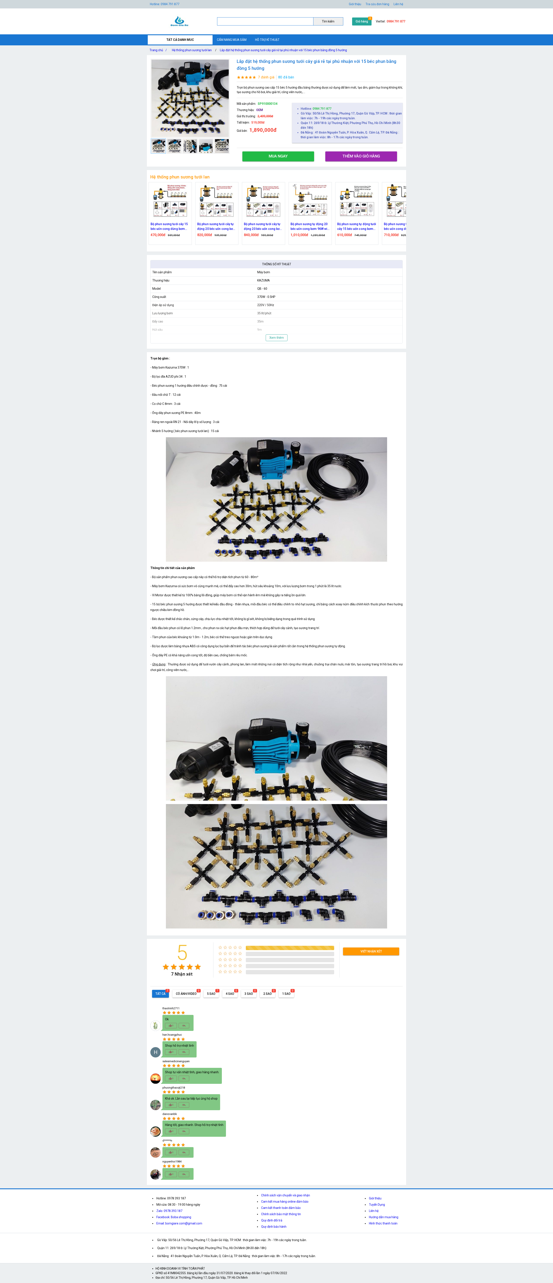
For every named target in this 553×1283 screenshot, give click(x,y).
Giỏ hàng (362, 21)
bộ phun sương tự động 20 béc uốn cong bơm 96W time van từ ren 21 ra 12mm (403, 226)
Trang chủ (158, 50)
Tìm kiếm (328, 21)
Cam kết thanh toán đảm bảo (281, 1208)
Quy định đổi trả (271, 1220)
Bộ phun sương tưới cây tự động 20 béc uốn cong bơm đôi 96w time (170, 226)
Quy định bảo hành (273, 1226)
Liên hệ (398, 4)
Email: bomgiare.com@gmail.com (179, 1223)
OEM (259, 110)
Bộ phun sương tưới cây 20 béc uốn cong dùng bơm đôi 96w (356, 226)
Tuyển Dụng (377, 1204)
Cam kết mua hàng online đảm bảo (284, 1201)
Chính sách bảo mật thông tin (281, 1214)
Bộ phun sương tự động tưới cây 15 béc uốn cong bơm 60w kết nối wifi (310, 226)
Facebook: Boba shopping (173, 1217)
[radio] (166, 967)
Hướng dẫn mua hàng (383, 1217)
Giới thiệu (375, 1198)
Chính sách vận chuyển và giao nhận (285, 1195)
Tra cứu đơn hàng (377, 4)
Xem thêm (276, 337)
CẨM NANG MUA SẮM (231, 39)
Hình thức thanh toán (383, 1223)
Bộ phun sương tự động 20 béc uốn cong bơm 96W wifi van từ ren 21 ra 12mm (263, 226)
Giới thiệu (355, 4)
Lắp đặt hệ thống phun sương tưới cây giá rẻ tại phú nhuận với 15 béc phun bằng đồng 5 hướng (283, 50)
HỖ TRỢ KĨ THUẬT (267, 39)
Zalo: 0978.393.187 (169, 1211)
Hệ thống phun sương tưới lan (192, 50)
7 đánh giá (266, 77)
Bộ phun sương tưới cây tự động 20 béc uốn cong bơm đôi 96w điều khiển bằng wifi (216, 226)
